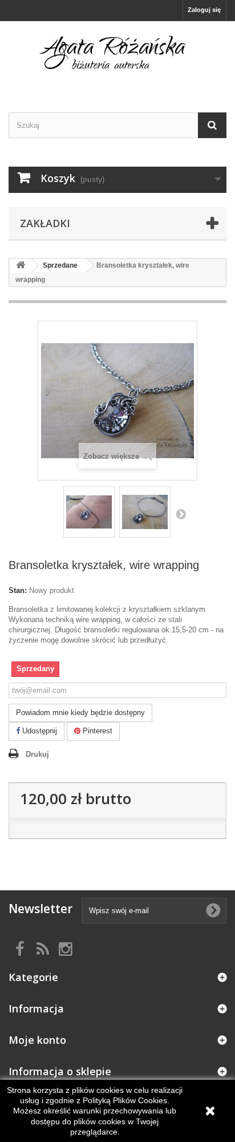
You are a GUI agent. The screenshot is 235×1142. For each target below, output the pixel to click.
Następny (181, 513)
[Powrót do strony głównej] (20, 266)
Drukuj (37, 754)
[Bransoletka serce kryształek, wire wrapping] (89, 512)
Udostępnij (38, 731)
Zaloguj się (204, 9)
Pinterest (96, 731)
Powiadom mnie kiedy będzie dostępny (80, 712)
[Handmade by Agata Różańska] (117, 57)
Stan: (18, 590)
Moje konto (37, 1040)
